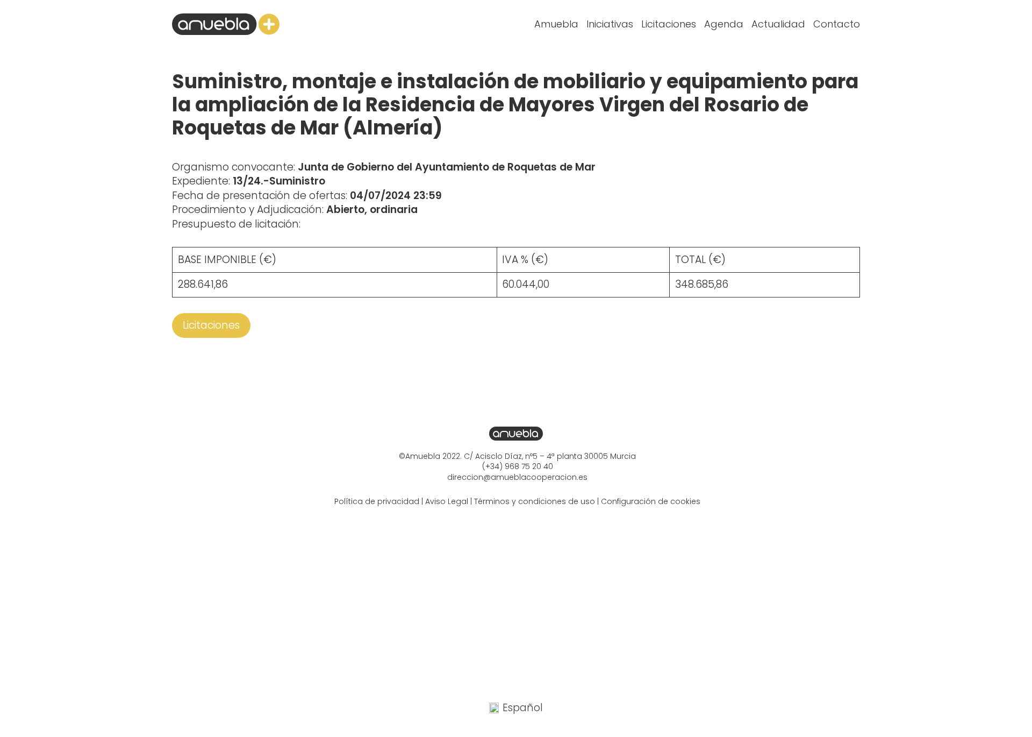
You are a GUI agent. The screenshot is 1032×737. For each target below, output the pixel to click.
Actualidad (778, 24)
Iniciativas (609, 24)
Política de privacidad (376, 501)
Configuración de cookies (650, 501)
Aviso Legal (446, 501)
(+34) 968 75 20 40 (517, 466)
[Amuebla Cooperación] (226, 24)
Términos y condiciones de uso (534, 501)
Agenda (723, 24)
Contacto (836, 24)
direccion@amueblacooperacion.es (517, 477)
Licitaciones (668, 24)
